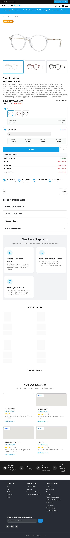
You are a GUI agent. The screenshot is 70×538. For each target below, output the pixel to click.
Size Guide (62, 130)
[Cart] (63, 6)
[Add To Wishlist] (63, 149)
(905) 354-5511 (10, 411)
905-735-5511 (44, 444)
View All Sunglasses (34, 370)
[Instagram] (12, 526)
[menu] (66, 6)
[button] (61, 1)
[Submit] (40, 521)
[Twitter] (16, 526)
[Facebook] (8, 526)
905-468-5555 (10, 444)
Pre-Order (31, 149)
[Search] (53, 6)
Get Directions (9, 421)
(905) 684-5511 (44, 411)
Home (4, 17)
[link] (7, 327)
